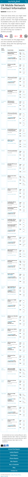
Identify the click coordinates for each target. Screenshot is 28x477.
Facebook (5, 446)
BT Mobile (3, 77)
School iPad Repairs (14, 449)
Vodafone (3, 406)
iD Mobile (3, 150)
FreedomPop (3, 129)
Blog (14, 467)
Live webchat (10, 57)
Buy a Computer (14, 464)
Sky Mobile (3, 260)
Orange (2, 219)
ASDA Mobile (3, 64)
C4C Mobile (3, 90)
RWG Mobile (3, 249)
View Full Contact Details (12, 60)
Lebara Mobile (3, 175)
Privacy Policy (17, 474)
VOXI (2, 419)
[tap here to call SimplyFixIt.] (26, 1)
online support (10, 141)
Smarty (2, 273)
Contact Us (14, 470)
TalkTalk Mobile (2, 330)
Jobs (12, 474)
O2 (1, 202)
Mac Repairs (14, 461)
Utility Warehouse (3, 369)
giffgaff (2, 140)
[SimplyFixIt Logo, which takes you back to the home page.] (14, 1)
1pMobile (3, 52)
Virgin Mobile (3, 393)
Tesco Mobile (3, 342)
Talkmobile (3, 316)
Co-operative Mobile (3, 102)
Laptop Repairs (14, 452)
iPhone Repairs (14, 458)
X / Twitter (2, 446)
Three (2, 355)
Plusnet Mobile (2, 237)
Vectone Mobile (2, 381)
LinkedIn (7, 446)
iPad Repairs (14, 455)
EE (1, 113)
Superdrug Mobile (3, 287)
